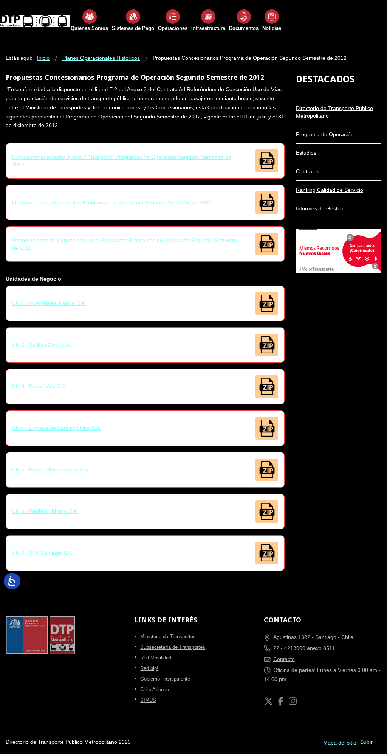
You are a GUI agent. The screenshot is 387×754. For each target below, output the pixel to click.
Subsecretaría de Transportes (172, 647)
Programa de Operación (325, 134)
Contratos (307, 171)
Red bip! (149, 668)
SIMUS (148, 700)
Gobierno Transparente (165, 679)
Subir (366, 742)
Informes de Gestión (320, 208)
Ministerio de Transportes (168, 636)
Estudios (306, 153)
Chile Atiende (154, 689)
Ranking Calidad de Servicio (329, 190)
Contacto (284, 659)
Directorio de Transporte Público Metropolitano (334, 112)
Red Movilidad (155, 658)
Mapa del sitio (339, 743)
